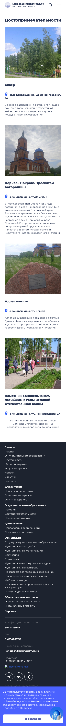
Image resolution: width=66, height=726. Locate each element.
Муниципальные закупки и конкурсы (28, 563)
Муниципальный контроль (21, 567)
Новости (10, 472)
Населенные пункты (17, 518)
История (10, 509)
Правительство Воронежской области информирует (29, 586)
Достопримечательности (20, 513)
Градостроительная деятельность (26, 576)
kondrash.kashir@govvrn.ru (22, 651)
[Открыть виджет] (56, 713)
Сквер (10, 85)
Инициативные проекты (20, 605)
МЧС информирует (17, 580)
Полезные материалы (18, 495)
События (10, 476)
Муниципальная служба (20, 546)
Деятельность (13, 459)
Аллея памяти (16, 301)
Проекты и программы (19, 532)
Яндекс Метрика (13, 694)
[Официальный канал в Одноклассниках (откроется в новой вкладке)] (28, 676)
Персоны (10, 611)
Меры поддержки (16, 464)
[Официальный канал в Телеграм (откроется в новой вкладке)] (9, 676)
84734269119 (12, 627)
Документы (12, 554)
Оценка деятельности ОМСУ (22, 601)
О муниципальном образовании (25, 455)
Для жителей (13, 486)
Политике (26, 708)
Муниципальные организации (24, 550)
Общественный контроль (21, 597)
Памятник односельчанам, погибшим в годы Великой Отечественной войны (27, 400)
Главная (9, 451)
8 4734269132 (13, 639)
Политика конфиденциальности (18, 659)
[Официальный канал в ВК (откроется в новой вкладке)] (19, 676)
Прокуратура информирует (22, 591)
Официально (13, 537)
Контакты (10, 481)
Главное (10, 447)
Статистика (12, 559)
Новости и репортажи (19, 491)
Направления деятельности (22, 527)
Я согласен (33, 718)
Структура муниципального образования (31, 542)
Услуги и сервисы (16, 468)
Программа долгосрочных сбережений (29, 571)
